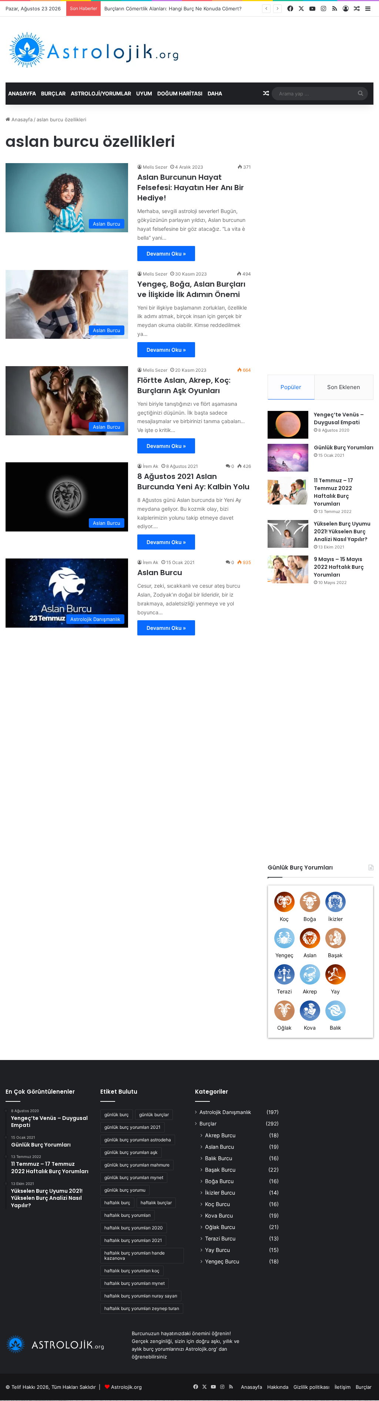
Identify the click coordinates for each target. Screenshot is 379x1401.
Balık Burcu (218, 1158)
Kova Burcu (219, 1215)
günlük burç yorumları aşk (131, 1152)
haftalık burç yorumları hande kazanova (134, 1255)
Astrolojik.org (126, 1387)
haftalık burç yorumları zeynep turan (141, 1308)
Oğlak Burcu (220, 1227)
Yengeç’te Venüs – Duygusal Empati (339, 418)
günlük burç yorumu (124, 1190)
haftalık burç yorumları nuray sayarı (140, 1296)
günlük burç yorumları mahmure (137, 1165)
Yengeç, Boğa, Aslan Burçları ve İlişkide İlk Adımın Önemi (191, 289)
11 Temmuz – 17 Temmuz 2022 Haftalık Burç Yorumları (333, 492)
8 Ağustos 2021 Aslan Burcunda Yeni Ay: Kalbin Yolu (193, 481)
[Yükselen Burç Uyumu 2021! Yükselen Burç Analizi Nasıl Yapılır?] (288, 534)
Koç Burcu (217, 1204)
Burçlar (53, 93)
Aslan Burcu (159, 572)
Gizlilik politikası (311, 1387)
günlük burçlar (154, 1114)
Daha (215, 93)
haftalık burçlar (156, 1202)
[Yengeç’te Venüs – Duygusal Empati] (288, 425)
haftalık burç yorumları (127, 1215)
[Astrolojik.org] (116, 49)
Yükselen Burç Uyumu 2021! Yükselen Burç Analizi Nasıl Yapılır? (342, 531)
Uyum (144, 93)
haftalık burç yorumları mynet (134, 1283)
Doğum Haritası (179, 93)
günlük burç (116, 1114)
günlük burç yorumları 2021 (132, 1127)
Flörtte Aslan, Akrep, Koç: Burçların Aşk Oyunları (184, 385)
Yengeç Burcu (222, 1261)
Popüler (291, 387)
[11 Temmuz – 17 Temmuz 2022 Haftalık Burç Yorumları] (288, 490)
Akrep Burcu (220, 1135)
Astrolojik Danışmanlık (225, 1112)
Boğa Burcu (219, 1181)
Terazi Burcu (220, 1238)
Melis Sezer (155, 167)
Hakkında (277, 1387)
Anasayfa (22, 93)
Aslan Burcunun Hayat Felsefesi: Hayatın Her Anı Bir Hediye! (190, 187)
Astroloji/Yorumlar (101, 93)
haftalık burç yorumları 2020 (133, 1227)
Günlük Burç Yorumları (343, 447)
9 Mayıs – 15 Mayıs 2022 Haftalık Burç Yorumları (339, 567)
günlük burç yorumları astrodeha (137, 1139)
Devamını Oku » (166, 253)
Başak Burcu (220, 1170)
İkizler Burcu (220, 1192)
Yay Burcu (217, 1250)
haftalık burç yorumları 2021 (133, 1240)
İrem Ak (150, 466)
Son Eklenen (343, 387)
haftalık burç (117, 1202)
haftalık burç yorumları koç (132, 1270)
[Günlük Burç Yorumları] (288, 458)
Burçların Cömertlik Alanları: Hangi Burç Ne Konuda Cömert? (173, 8)
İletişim (343, 1387)
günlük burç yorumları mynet (133, 1177)
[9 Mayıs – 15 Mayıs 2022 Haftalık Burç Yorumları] (288, 569)
